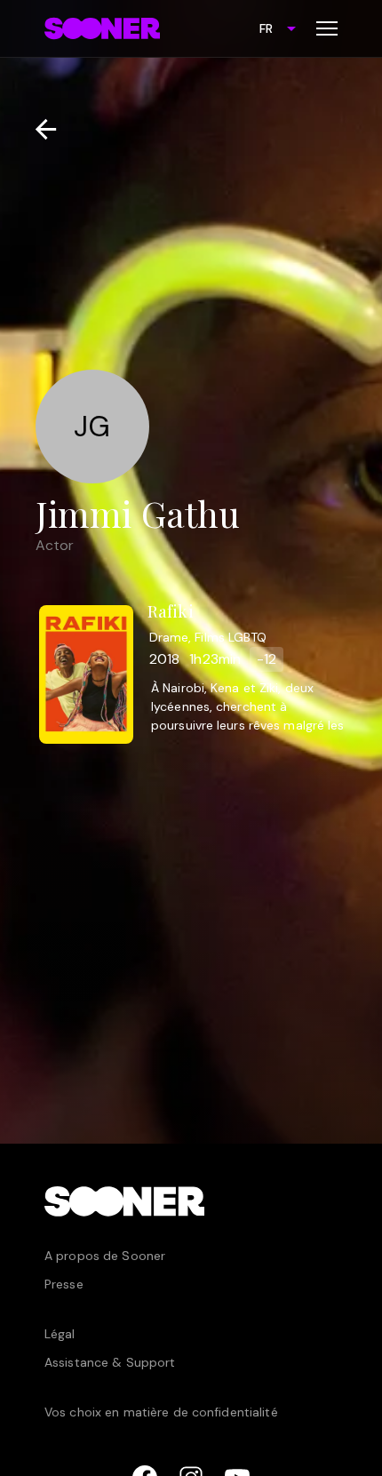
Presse (64, 1284)
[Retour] (38, 129)
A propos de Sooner (104, 1256)
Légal (60, 1334)
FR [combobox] (266, 28)
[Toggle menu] (327, 28)
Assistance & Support (109, 1362)
